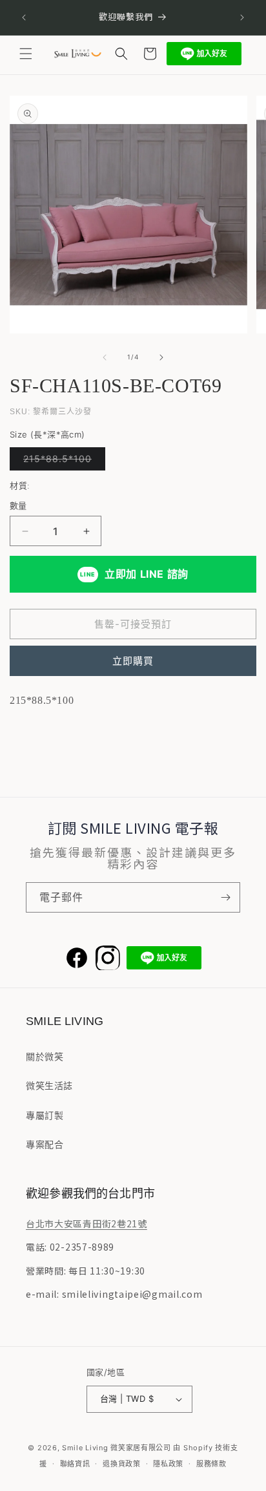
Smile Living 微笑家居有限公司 (116, 1447)
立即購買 (133, 661)
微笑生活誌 (49, 1085)
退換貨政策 (122, 1463)
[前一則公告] (24, 17)
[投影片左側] (104, 357)
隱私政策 (168, 1463)
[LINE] (164, 957)
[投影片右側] (161, 357)
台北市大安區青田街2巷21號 (86, 1223)
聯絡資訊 (75, 1463)
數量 (18, 505)
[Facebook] (77, 958)
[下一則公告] (242, 17)
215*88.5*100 (62, 461)
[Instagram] (108, 958)
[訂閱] (225, 897)
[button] (26, 53)
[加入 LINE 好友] (204, 53)
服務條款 (211, 1463)
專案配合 (44, 1144)
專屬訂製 (44, 1115)
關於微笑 (44, 1056)
